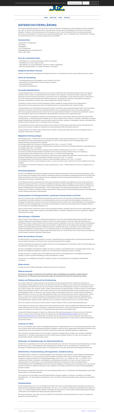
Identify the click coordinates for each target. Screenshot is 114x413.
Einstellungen (94, 3)
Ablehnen (86, 3)
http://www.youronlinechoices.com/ (27, 316)
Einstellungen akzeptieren (75, 3)
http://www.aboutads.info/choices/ (68, 314)
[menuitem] (46, 18)
